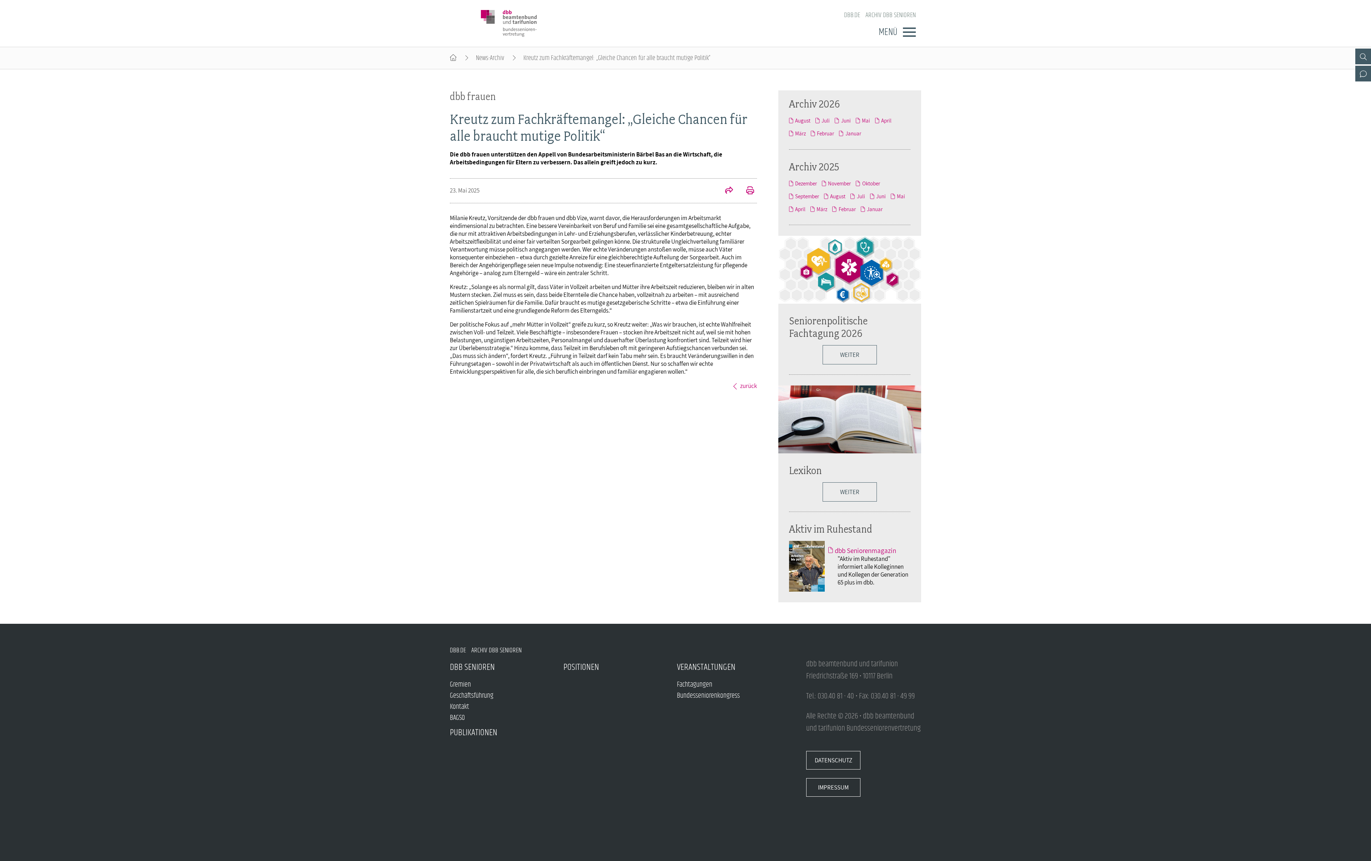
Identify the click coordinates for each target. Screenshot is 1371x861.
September (807, 196)
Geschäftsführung (471, 695)
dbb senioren (472, 667)
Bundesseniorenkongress (708, 695)
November (839, 183)
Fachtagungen (694, 684)
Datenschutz (833, 760)
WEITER (849, 492)
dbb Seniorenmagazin (865, 550)
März (800, 133)
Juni (845, 120)
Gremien (460, 684)
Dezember (806, 183)
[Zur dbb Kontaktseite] (1363, 73)
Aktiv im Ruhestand (830, 529)
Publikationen (473, 733)
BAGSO (457, 717)
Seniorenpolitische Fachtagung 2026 (828, 326)
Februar (825, 133)
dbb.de (852, 15)
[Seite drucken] (746, 191)
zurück (748, 386)
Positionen (581, 667)
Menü (888, 32)
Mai (866, 120)
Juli (826, 120)
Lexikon (805, 470)
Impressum (833, 787)
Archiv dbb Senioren (890, 15)
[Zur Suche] (1363, 56)
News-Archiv (490, 58)
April (886, 120)
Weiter (849, 355)
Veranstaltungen (706, 667)
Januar (853, 133)
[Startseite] (453, 58)
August (802, 120)
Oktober (871, 183)
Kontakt (459, 706)
